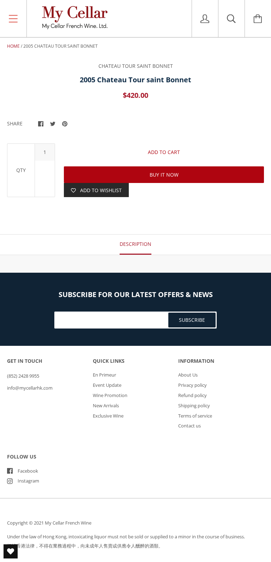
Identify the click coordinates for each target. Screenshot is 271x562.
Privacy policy (192, 385)
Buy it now (164, 174)
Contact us (189, 425)
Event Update (107, 385)
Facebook (28, 471)
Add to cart (164, 152)
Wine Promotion (110, 395)
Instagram (28, 481)
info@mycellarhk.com (30, 388)
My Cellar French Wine (68, 523)
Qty (21, 170)
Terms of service (195, 416)
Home (13, 46)
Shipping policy (194, 405)
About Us (188, 375)
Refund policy (192, 395)
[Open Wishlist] (11, 551)
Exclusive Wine (108, 416)
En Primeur (104, 375)
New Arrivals (106, 405)
